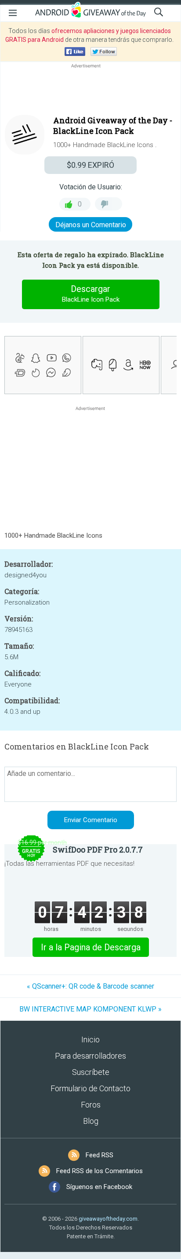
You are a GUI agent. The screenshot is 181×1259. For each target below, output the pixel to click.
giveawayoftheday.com (108, 1218)
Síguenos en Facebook (99, 1187)
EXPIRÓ (90, 165)
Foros (91, 1104)
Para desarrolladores (90, 1055)
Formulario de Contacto (90, 1088)
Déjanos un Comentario (90, 225)
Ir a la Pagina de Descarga (91, 947)
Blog (90, 1121)
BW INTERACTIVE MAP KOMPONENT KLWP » (90, 1009)
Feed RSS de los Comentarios (99, 1171)
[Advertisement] (90, 91)
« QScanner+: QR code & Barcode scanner (90, 986)
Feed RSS (99, 1155)
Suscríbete (90, 1072)
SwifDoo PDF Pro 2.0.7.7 (98, 849)
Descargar (90, 293)
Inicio (90, 1039)
